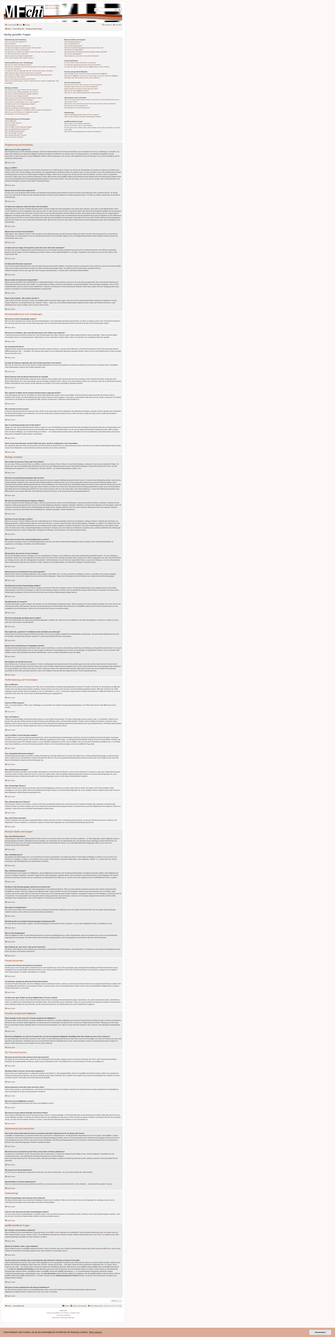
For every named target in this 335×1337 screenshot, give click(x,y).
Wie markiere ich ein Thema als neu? (16, 114)
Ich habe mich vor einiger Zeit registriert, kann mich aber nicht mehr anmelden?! (30, 52)
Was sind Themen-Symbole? (14, 137)
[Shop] (24, 11)
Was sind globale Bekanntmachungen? (17, 129)
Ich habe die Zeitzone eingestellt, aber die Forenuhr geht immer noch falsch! (29, 71)
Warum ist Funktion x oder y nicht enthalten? (78, 125)
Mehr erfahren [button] (95, 1332)
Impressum (63, 1310)
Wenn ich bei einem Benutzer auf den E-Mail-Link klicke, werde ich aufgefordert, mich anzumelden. (32, 82)
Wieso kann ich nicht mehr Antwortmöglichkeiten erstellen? (23, 98)
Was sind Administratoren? (72, 42)
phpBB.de (65, 383)
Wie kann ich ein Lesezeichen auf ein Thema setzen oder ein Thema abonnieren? (90, 103)
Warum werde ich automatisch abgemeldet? (19, 56)
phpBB (56, 1313)
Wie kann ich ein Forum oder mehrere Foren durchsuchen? (83, 84)
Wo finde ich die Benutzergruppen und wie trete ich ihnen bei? (83, 48)
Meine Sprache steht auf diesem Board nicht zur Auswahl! (23, 73)
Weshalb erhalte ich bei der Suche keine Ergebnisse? (81, 86)
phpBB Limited (50, 383)
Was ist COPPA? (10, 43)
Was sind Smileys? (11, 125)
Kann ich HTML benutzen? (13, 123)
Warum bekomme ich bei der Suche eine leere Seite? (81, 89)
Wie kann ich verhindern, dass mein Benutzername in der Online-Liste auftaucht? (30, 67)
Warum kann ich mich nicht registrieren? (17, 46)
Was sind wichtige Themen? (14, 133)
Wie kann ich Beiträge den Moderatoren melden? (20, 108)
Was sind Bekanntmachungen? (15, 131)
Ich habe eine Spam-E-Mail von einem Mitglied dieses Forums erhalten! (86, 67)
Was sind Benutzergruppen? (73, 46)
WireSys (67, 1315)
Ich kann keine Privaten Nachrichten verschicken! (80, 62)
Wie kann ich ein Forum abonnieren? (76, 105)
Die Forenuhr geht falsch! (13, 69)
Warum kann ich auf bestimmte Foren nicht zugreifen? (22, 102)
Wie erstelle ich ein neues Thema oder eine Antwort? (21, 90)
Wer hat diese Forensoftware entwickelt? (77, 123)
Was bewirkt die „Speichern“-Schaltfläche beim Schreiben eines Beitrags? (28, 110)
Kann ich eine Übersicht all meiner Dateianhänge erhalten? (82, 116)
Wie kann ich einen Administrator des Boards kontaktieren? (83, 131)
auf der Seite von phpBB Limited (103, 1235)
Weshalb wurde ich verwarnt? (14, 106)
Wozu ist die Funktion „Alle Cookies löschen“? (19, 58)
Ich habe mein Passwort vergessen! (16, 54)
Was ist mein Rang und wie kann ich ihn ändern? (20, 79)
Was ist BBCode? (10, 121)
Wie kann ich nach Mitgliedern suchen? (76, 90)
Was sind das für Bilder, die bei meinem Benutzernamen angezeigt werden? (29, 75)
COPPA (7, 211)
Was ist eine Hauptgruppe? (73, 54)
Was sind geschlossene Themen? (16, 135)
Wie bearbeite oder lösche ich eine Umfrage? (19, 100)
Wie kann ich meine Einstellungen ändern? (18, 65)
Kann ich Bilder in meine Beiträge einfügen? (18, 127)
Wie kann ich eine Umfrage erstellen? (17, 96)
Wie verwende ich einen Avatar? (15, 77)
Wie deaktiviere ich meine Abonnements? (77, 107)
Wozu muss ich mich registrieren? (16, 42)
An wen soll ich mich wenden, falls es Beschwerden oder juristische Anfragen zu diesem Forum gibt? (92, 128)
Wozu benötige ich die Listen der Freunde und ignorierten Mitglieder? (86, 73)
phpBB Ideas (106, 1248)
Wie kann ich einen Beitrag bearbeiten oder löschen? (21, 92)
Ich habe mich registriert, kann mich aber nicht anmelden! (23, 48)
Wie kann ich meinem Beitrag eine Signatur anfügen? (21, 94)
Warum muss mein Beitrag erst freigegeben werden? (21, 112)
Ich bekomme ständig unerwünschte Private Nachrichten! (82, 65)
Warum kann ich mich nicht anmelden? (17, 50)
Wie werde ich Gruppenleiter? (73, 50)
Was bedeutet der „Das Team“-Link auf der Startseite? (81, 56)
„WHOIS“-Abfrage (47, 1265)
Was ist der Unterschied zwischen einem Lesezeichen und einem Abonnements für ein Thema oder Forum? (91, 100)
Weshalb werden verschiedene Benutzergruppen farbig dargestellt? (85, 52)
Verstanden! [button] (320, 1332)
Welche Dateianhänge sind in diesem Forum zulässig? (81, 114)
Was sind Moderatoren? (72, 43)
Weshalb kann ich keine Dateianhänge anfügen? (20, 104)
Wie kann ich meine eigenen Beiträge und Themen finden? (82, 92)
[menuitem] (19, 24)
